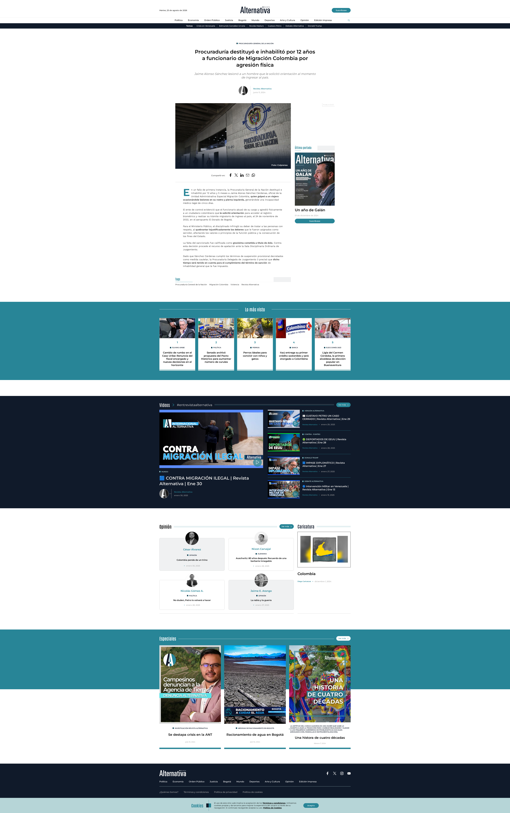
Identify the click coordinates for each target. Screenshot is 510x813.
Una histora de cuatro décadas (320, 738)
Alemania (262, 554)
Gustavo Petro (274, 26)
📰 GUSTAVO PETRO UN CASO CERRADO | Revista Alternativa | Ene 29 (326, 417)
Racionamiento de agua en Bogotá (255, 735)
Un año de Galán (310, 210)
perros (256, 348)
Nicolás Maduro (256, 26)
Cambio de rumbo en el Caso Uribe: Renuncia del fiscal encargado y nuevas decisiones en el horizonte (177, 359)
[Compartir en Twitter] (236, 175)
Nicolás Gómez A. (192, 590)
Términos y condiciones (196, 792)
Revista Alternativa (262, 89)
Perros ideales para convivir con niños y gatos (255, 355)
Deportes (270, 20)
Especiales (167, 638)
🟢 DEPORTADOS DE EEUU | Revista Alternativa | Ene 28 (324, 441)
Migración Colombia (218, 284)
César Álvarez (192, 549)
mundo (165, 472)
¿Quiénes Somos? (168, 792)
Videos (164, 404)
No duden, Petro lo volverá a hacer (192, 600)
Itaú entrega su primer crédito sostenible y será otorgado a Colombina (294, 355)
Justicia (229, 20)
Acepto (311, 805)
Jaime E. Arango (261, 590)
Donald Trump (315, 26)
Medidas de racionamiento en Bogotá (256, 728)
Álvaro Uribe (178, 348)
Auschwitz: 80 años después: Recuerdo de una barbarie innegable (261, 559)
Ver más (342, 405)
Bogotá (242, 20)
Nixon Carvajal (261, 548)
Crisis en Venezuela (206, 26)
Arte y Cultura (287, 20)
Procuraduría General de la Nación (256, 43)
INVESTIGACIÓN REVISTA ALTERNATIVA (191, 728)
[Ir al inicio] (255, 10)
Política (179, 20)
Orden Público (212, 20)
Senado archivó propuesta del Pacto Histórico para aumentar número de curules (216, 357)
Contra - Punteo (312, 434)
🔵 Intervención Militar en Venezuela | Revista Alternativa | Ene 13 (325, 488)
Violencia (235, 284)
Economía (193, 20)
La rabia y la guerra (261, 600)
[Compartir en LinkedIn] (242, 175)
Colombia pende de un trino (192, 560)
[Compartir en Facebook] (230, 175)
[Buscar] (349, 20)
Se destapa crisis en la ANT (190, 735)
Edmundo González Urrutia (232, 26)
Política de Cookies (272, 808)
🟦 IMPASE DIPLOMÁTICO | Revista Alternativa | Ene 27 (323, 464)
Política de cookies (253, 792)
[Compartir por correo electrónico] (247, 175)
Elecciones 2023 (333, 348)
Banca (295, 348)
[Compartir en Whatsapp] (253, 175)
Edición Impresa (323, 20)
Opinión (304, 20)
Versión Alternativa (314, 411)
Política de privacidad (225, 792)
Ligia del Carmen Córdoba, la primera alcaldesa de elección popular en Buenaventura (333, 359)
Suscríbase (341, 10)
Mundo (255, 20)
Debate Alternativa (295, 26)
